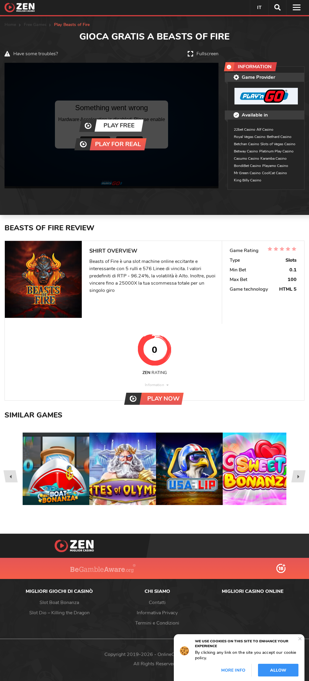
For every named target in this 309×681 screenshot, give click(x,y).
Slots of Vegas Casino (277, 144)
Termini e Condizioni (157, 623)
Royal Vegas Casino (250, 137)
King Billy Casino (247, 180)
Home (10, 24)
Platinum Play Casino (276, 151)
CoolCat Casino (274, 173)
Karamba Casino (273, 158)
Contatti (157, 602)
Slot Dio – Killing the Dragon (59, 612)
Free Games (35, 24)
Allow (278, 670)
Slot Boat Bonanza (59, 602)
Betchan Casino (246, 144)
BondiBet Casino (247, 166)
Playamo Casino (275, 166)
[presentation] (10, 476)
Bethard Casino (279, 137)
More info (233, 670)
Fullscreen (207, 53)
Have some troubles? (35, 53)
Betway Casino (246, 151)
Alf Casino (264, 129)
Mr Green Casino (247, 173)
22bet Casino (244, 129)
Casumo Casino (246, 158)
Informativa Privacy (157, 612)
